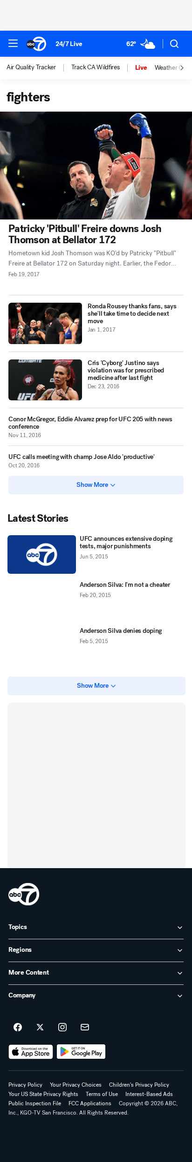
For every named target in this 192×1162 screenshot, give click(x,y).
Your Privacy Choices (76, 1085)
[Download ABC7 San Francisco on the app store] (30, 1051)
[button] (13, 43)
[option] (39, 68)
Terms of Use (102, 1094)
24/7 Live (68, 44)
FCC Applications (90, 1103)
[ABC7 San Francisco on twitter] (40, 1027)
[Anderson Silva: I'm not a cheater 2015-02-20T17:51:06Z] (41, 600)
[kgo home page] (23, 894)
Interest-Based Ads (149, 1094)
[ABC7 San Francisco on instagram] (62, 1027)
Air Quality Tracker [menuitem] (31, 67)
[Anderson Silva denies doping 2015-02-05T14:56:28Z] (41, 646)
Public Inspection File (34, 1103)
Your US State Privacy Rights (43, 1094)
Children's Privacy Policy (139, 1085)
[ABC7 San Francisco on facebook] (17, 1027)
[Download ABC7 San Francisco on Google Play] (81, 1051)
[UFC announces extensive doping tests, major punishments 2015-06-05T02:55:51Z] (41, 554)
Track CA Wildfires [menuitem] (95, 67)
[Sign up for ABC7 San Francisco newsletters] (84, 1027)
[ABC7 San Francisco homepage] (36, 43)
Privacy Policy (25, 1085)
